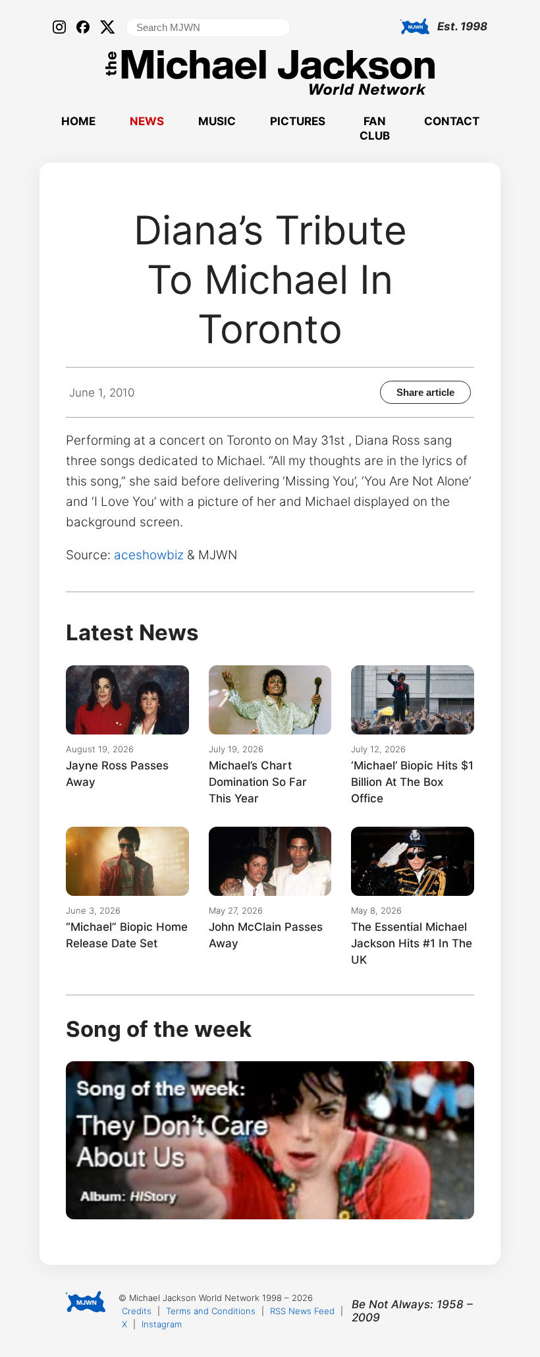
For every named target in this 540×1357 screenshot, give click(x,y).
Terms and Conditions (211, 1311)
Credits (136, 1311)
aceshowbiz (149, 555)
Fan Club (375, 128)
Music (217, 121)
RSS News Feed (302, 1311)
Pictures (297, 121)
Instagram (162, 1324)
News (147, 121)
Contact (451, 121)
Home (78, 121)
